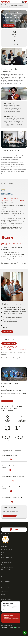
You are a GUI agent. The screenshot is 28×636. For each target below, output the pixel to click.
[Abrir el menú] (25, 2)
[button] (9, 25)
